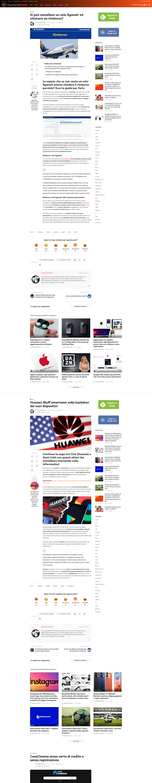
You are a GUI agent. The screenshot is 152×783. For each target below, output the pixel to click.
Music (96, 167)
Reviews (97, 176)
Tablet (96, 204)
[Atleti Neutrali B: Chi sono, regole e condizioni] (99, 98)
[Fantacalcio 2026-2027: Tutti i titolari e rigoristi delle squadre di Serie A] (99, 67)
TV (95, 213)
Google (48, 586)
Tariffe (96, 207)
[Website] (89, 286)
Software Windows (99, 195)
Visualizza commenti (80, 306)
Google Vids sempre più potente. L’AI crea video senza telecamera (107, 376)
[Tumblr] (43, 25)
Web (76, 232)
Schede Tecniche (99, 179)
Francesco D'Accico (41, 22)
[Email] (48, 25)
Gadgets (97, 155)
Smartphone (98, 185)
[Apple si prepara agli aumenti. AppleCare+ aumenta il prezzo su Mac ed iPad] (44, 362)
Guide (32, 11)
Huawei (55, 586)
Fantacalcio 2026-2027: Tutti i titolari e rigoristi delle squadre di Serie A (112, 66)
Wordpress (97, 222)
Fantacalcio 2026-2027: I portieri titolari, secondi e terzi (113, 75)
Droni (96, 149)
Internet (56, 232)
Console (97, 145)
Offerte (97, 173)
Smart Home (98, 182)
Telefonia (97, 210)
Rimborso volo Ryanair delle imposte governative (62, 74)
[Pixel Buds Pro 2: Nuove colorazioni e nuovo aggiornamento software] (44, 328)
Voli (69, 232)
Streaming (97, 201)
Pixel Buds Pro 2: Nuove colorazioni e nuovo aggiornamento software (41, 342)
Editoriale (97, 152)
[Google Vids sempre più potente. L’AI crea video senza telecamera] (107, 362)
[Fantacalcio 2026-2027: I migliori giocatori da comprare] (99, 58)
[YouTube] (148, 1)
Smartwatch (98, 188)
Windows (97, 219)
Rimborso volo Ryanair (53, 71)
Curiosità (40, 232)
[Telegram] (46, 25)
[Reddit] (45, 25)
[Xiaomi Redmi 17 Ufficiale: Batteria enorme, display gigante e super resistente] (99, 49)
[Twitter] (142, 1)
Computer (97, 142)
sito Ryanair (66, 159)
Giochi (96, 158)
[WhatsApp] (41, 25)
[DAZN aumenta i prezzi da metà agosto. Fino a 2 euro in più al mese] (76, 362)
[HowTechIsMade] (14, 5)
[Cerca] (149, 5)
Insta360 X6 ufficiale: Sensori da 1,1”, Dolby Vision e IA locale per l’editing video (75, 342)
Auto (96, 139)
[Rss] (149, 1)
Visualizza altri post (83, 273)
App (96, 133)
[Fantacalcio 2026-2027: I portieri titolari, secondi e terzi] (99, 76)
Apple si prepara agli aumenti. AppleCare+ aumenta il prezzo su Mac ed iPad (44, 377)
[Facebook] (140, 1)
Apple (96, 136)
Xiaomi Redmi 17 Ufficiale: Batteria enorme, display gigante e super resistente (113, 47)
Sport (96, 198)
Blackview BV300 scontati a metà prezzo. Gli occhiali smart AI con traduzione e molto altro (34, 104)
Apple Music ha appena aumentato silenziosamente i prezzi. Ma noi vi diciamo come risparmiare (106, 343)
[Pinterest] (144, 1)
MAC (96, 164)
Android (97, 130)
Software (97, 192)
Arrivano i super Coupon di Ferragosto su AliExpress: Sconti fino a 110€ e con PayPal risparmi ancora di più (113, 86)
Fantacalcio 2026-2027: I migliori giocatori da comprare (112, 56)
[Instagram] (146, 1)
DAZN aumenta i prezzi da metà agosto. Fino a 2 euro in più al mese (75, 377)
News (63, 232)
